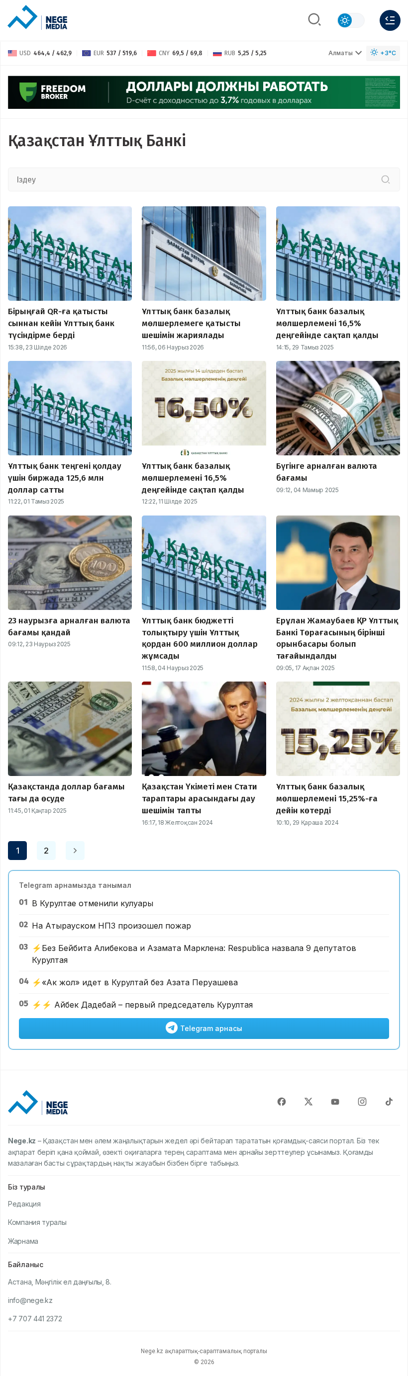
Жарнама (23, 1241)
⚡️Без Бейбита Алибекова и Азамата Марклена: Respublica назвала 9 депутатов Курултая (194, 954)
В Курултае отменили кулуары (92, 903)
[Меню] (390, 20)
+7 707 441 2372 (35, 1318)
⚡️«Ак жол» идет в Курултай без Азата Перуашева (135, 982)
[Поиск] (314, 20)
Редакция (24, 1204)
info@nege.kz (30, 1300)
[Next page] (75, 850)
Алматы (340, 53)
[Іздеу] (385, 179)
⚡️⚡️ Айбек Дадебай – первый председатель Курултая (142, 1005)
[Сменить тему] (351, 20)
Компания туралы (37, 1222)
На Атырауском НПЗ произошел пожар (111, 926)
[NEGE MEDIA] (37, 18)
